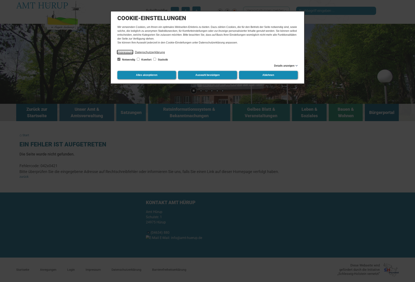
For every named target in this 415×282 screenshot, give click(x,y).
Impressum (125, 52)
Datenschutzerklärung (150, 52)
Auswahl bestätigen (207, 75)
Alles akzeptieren (146, 75)
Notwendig (128, 59)
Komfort (146, 59)
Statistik (162, 59)
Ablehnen (268, 75)
